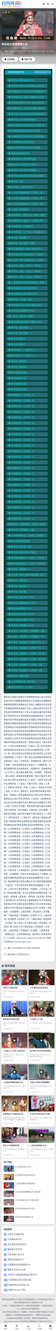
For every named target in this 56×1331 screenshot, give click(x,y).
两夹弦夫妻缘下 (18, 344)
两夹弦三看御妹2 (19, 367)
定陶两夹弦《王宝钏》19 (22, 496)
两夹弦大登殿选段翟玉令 (22, 80)
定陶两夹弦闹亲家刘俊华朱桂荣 (25, 131)
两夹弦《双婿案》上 (20, 569)
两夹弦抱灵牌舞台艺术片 (22, 614)
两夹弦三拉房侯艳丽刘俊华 (23, 120)
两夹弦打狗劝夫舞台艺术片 (23, 552)
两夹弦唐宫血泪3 (19, 384)
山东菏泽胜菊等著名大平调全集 (28, 1192)
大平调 (18, 48)
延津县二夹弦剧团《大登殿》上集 (26, 665)
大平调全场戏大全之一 (24, 1167)
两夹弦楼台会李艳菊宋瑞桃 (23, 159)
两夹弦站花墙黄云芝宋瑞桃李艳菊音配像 (26, 176)
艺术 (29, 51)
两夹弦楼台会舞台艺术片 (22, 620)
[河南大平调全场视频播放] (41, 1072)
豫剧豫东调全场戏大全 (18, 1285)
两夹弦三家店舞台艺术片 (22, 597)
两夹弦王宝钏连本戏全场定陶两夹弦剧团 (26, 114)
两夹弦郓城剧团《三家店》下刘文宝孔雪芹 (26, 558)
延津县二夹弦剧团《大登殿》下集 (26, 670)
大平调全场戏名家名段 (39, 988)
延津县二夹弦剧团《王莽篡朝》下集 (27, 637)
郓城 (22, 51)
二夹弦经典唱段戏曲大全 (13, 1082)
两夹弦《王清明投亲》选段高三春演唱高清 (26, 524)
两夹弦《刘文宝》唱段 (21, 547)
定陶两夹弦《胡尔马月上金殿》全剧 (27, 215)
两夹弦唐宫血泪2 (19, 378)
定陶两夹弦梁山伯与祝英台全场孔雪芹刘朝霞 (26, 86)
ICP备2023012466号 (44, 1321)
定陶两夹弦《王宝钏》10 (22, 446)
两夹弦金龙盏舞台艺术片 (22, 311)
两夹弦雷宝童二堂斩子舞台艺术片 (26, 249)
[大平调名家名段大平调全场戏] (9, 1202)
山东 (6, 54)
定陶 (10, 51)
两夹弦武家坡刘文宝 (20, 153)
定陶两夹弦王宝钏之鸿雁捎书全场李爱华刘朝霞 (26, 97)
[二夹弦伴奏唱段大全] (41, 1135)
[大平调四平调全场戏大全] (9, 1177)
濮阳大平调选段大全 (19, 955)
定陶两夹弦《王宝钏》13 (22, 462)
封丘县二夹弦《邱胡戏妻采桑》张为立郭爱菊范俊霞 (26, 575)
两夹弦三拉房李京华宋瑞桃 (23, 170)
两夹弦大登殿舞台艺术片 (22, 625)
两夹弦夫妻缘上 (18, 339)
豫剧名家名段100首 (16, 1270)
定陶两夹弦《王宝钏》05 (22, 418)
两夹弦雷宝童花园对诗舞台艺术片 (26, 322)
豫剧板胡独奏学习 (15, 1260)
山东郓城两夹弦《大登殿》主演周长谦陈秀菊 (26, 536)
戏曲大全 (24, 48)
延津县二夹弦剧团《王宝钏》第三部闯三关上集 (26, 654)
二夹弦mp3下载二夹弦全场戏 (15, 1051)
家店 (10, 54)
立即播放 (11, 59)
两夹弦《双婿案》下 (20, 238)
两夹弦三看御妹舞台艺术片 (23, 603)
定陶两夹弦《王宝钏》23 (22, 519)
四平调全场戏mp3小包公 (25, 1209)
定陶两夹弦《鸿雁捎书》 (22, 226)
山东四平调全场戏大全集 (40, 1114)
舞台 (25, 51)
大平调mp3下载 (36, 1019)
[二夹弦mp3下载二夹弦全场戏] (14, 1040)
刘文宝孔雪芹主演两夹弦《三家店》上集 (26, 255)
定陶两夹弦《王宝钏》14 (22, 468)
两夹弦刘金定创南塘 (20, 541)
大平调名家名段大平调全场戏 (27, 1200)
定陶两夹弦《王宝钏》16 (22, 479)
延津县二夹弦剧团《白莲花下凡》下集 (26, 648)
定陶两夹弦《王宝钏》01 (22, 395)
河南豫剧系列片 (14, 1239)
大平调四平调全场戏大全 (25, 1175)
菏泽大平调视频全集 (11, 1145)
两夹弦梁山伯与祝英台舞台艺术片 (26, 305)
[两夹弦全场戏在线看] (14, 1009)
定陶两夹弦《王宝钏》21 (22, 507)
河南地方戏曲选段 (15, 1234)
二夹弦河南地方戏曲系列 (25, 1183)
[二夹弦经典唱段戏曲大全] (14, 1072)
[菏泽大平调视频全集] (14, 1135)
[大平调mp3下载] (41, 1009)
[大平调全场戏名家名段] (41, 977)
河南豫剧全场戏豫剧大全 (18, 1265)
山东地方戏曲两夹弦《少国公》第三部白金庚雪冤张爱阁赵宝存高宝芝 (26, 204)
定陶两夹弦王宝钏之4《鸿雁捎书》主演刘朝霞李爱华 (26, 221)
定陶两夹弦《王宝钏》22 (22, 513)
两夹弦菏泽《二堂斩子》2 (23, 356)
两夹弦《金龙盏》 (19, 592)
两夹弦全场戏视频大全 (24, 1217)
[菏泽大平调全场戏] (14, 977)
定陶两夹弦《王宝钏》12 (22, 457)
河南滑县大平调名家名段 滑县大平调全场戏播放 (22, 1114)
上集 (47, 51)
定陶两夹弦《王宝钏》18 (22, 491)
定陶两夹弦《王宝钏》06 (22, 423)
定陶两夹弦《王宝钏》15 (22, 474)
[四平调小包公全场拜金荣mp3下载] (41, 1040)
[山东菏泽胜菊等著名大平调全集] (9, 1194)
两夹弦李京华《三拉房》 (22, 687)
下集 (50, 51)
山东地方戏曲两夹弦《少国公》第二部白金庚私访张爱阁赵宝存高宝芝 (26, 198)
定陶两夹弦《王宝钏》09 (22, 440)
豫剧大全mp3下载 (16, 1290)
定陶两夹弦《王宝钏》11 (22, 451)
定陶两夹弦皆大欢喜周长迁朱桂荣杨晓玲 (26, 137)
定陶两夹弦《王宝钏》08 (22, 434)
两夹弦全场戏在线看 (11, 1019)
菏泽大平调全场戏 (10, 988)
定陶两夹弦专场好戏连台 (22, 142)
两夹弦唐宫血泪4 (19, 389)
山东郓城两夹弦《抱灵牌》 (23, 682)
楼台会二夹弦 (17, 181)
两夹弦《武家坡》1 (20, 586)
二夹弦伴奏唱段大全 (38, 1145)
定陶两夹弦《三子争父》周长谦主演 (27, 232)
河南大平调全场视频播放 (40, 1082)
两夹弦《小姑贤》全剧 (21, 300)
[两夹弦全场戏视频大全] (9, 1219)
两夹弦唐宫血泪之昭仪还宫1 (24, 288)
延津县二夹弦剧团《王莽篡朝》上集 (27, 631)
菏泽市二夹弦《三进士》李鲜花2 (26, 271)
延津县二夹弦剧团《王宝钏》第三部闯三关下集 (26, 659)
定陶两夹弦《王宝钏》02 (22, 401)
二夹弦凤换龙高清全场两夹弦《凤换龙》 (26, 283)
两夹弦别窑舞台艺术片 (21, 609)
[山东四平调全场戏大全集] (41, 1103)
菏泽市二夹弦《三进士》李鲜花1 (26, 266)
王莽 (36, 51)
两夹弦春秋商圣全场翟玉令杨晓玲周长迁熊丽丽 (26, 125)
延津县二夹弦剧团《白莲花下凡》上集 (26, 642)
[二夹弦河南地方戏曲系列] (9, 1185)
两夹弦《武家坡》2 (20, 581)
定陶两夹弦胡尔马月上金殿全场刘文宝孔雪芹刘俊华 (26, 103)
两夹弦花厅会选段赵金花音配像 (25, 148)
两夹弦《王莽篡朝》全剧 (22, 530)
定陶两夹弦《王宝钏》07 (22, 429)
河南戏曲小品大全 (15, 1254)
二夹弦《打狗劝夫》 (20, 210)
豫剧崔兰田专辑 (14, 1249)
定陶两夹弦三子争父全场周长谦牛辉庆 (26, 108)
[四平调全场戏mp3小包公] (9, 1210)
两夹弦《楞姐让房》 (20, 676)
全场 (33, 51)
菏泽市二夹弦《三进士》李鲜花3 (26, 277)
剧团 (18, 51)
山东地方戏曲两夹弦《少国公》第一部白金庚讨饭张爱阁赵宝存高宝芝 (26, 193)
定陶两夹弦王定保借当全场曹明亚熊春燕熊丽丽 (26, 92)
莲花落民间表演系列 (16, 1244)
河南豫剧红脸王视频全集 (19, 1280)
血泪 (43, 51)
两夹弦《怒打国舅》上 (21, 328)
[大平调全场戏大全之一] (9, 1169)
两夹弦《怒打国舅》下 (21, 333)
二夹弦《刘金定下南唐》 (22, 316)
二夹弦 (6, 51)
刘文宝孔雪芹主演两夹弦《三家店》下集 (26, 260)
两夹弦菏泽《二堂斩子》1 (23, 350)
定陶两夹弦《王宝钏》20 (22, 502)
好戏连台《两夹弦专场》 (22, 187)
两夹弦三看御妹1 (19, 361)
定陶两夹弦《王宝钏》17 (22, 485)
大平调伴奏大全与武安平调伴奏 (25, 948)
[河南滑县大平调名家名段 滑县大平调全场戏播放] (14, 1103)
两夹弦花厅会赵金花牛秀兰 (23, 165)
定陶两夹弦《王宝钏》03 (22, 406)
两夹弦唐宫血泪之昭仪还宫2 (24, 294)
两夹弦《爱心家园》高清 (22, 243)
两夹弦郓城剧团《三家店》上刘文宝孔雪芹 (26, 564)
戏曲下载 (28, 59)
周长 (40, 51)
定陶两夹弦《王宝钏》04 (22, 412)
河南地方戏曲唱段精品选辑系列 (22, 1275)
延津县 (14, 51)
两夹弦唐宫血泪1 (19, 373)
